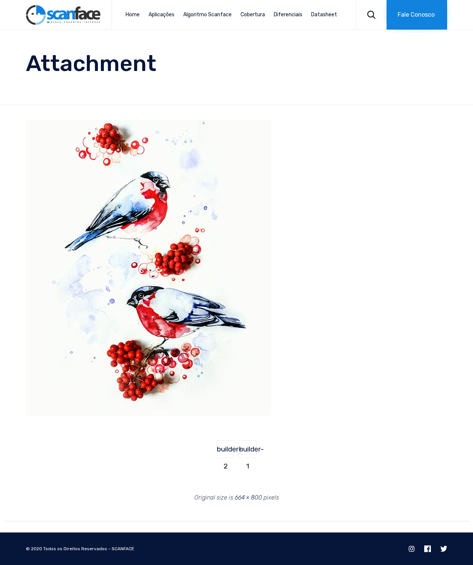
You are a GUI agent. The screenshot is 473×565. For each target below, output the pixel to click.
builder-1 (247, 451)
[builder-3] (148, 413)
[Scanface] (63, 15)
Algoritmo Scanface (207, 14)
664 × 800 (248, 497)
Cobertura (253, 14)
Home (133, 14)
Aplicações (161, 14)
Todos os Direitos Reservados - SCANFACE (88, 548)
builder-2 (225, 451)
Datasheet (324, 14)
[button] (417, 15)
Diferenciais (288, 14)
